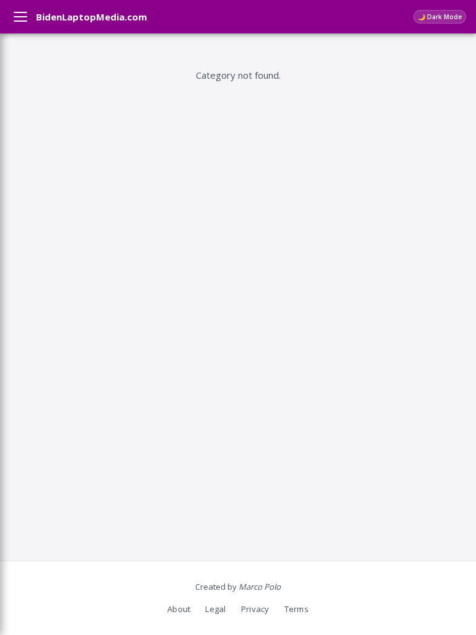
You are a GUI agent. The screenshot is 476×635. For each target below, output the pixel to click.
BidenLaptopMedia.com (91, 17)
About (178, 609)
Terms (296, 609)
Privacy (255, 609)
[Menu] (20, 16)
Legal (215, 609)
